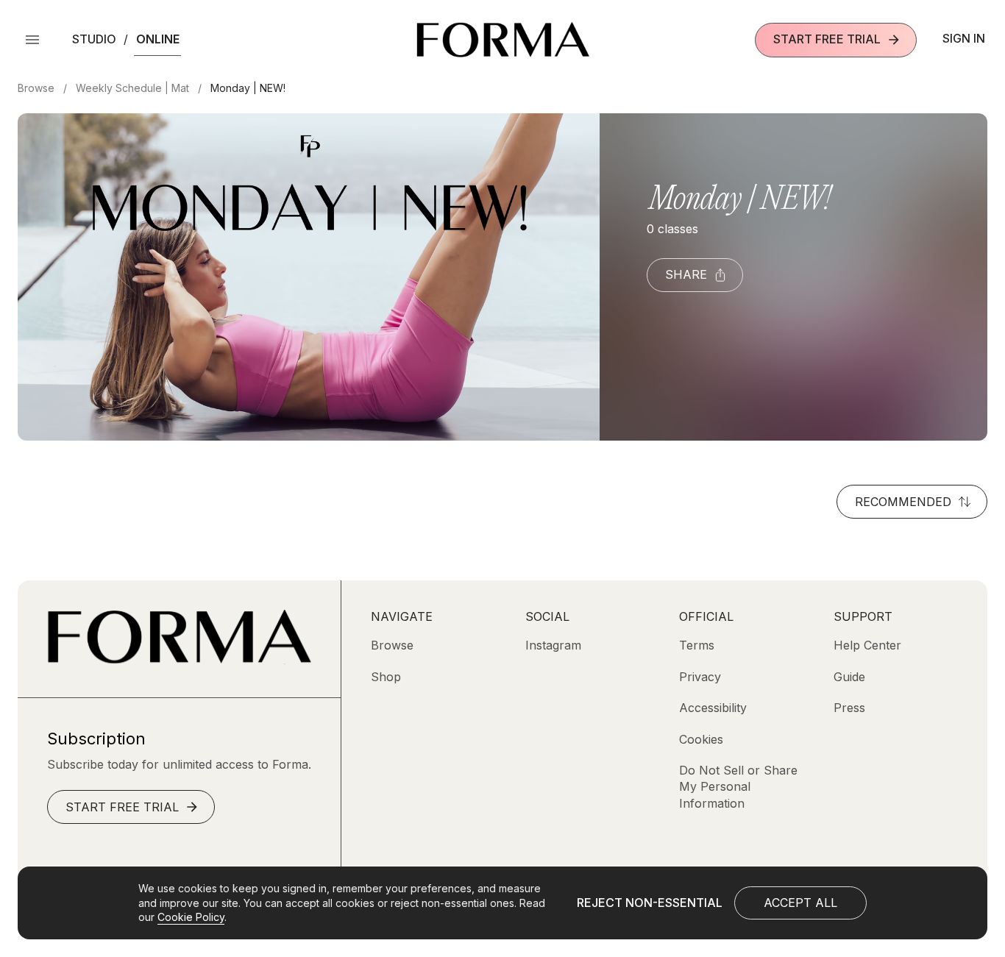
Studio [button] (94, 39)
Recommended (903, 501)
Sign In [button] (963, 38)
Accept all (800, 902)
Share (686, 274)
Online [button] (158, 39)
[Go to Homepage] (179, 659)
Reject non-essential (649, 902)
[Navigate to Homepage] (502, 39)
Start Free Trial (827, 39)
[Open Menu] (32, 40)
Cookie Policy (190, 917)
